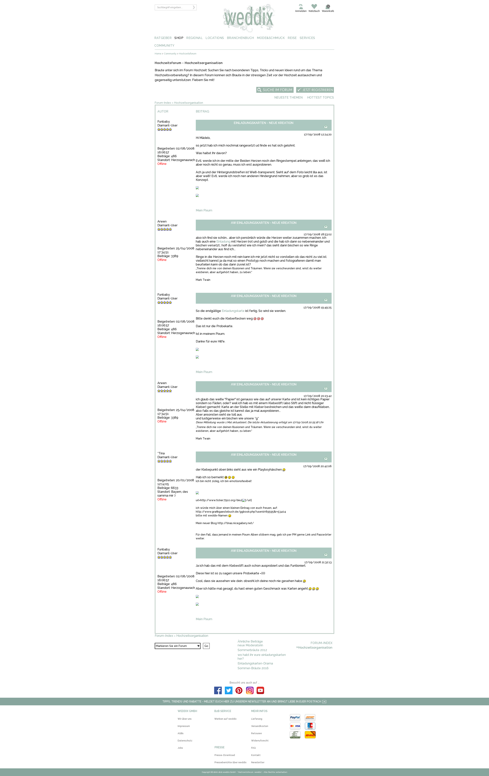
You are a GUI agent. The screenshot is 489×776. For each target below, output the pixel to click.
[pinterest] (239, 691)
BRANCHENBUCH (240, 38)
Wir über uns (185, 719)
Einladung (223, 241)
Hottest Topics (320, 97)
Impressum (184, 726)
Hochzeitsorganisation (188, 102)
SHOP (178, 38)
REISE (292, 38)
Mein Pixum (204, 210)
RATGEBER (163, 38)
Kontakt (256, 755)
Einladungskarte (233, 311)
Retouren (256, 733)
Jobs (180, 748)
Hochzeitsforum (187, 54)
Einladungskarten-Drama (255, 663)
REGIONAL (194, 38)
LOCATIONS (215, 38)
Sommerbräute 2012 (252, 650)
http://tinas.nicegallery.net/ (236, 523)
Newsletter (257, 762)
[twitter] (229, 691)
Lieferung (256, 719)
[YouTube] (261, 691)
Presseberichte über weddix (230, 762)
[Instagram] (250, 691)
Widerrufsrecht (260, 740)
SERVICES (307, 38)
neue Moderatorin (250, 645)
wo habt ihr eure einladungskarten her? (262, 656)
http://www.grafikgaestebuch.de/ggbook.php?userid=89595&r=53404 (241, 511)
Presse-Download (225, 755)
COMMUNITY (164, 45)
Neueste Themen (288, 97)
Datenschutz (185, 740)
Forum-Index (163, 102)
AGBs (181, 733)
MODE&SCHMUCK (271, 38)
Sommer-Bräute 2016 (253, 668)
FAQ (253, 748)
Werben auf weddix (225, 719)
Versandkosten (259, 726)
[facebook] (218, 691)
